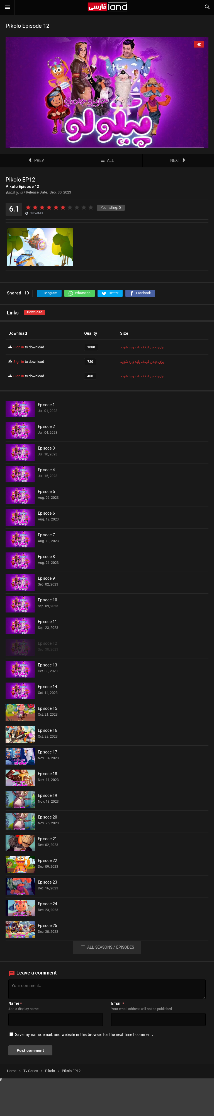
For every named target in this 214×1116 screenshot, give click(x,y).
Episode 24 (47, 904)
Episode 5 (46, 492)
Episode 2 (46, 427)
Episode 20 (47, 817)
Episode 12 (47, 644)
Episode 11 (47, 622)
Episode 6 (46, 514)
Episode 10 (47, 600)
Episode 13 (47, 665)
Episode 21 (47, 839)
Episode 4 (46, 470)
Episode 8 (46, 557)
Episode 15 (47, 709)
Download (34, 312)
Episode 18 (47, 774)
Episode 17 (47, 752)
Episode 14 (47, 687)
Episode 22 (47, 861)
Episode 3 (46, 449)
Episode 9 (46, 579)
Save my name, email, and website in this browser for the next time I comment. (84, 1035)
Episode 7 (46, 535)
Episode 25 (47, 926)
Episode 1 (46, 405)
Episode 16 (47, 731)
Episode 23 (47, 883)
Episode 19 (47, 796)
